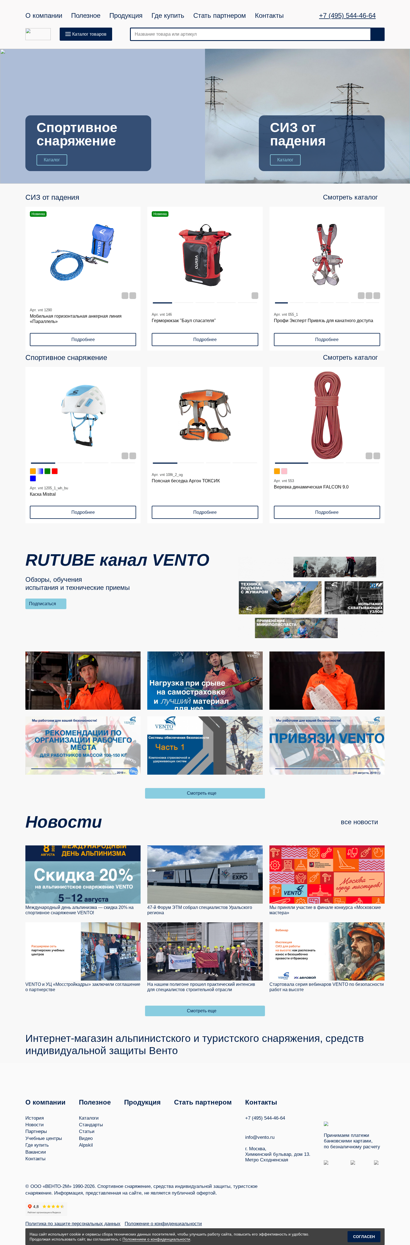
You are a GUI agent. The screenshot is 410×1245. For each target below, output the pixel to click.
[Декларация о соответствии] (255, 295)
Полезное (85, 15)
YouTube (258, 1126)
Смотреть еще (201, 793)
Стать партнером (219, 15)
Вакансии (35, 1152)
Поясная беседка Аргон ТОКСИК (186, 480)
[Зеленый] (47, 471)
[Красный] (55, 471)
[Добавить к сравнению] (132, 214)
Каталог (52, 159)
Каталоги (89, 1118)
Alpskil (86, 1145)
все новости (359, 822)
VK (247, 1126)
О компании (43, 15)
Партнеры (36, 1131)
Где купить (167, 15)
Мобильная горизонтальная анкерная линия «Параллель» (76, 319)
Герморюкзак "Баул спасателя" (184, 320)
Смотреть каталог (350, 197)
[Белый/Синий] (40, 471)
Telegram (268, 1126)
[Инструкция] (132, 295)
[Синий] (33, 478)
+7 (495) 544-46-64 (347, 15)
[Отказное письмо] (125, 456)
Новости (34, 1124)
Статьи (87, 1131)
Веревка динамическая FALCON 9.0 (311, 487)
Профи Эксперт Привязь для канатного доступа (323, 320)
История (34, 1118)
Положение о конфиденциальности (163, 1223)
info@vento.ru (259, 1137)
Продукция (126, 15)
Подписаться (42, 603)
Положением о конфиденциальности (156, 1239)
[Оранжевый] (33, 471)
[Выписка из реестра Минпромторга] (376, 295)
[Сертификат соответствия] (125, 295)
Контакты (269, 15)
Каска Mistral (43, 494)
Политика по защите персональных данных (72, 1223)
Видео (86, 1138)
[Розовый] (284, 471)
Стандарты (91, 1124)
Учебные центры (43, 1138)
